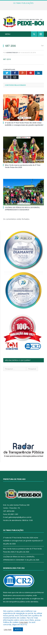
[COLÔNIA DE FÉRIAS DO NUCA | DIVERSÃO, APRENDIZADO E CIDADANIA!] (23, 192)
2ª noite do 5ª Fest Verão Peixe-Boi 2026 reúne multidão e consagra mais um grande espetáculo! (24, 124)
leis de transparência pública (14, 601)
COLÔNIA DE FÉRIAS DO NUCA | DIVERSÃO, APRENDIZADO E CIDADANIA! (22, 208)
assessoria (20, 595)
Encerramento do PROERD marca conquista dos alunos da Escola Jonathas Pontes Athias (24, 6)
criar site (18, 592)
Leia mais (23, 622)
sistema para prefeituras (33, 592)
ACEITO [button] (18, 629)
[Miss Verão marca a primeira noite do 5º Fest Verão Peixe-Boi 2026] (23, 150)
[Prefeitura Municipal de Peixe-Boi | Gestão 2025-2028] (23, 21)
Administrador (12, 52)
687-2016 (7, 59)
